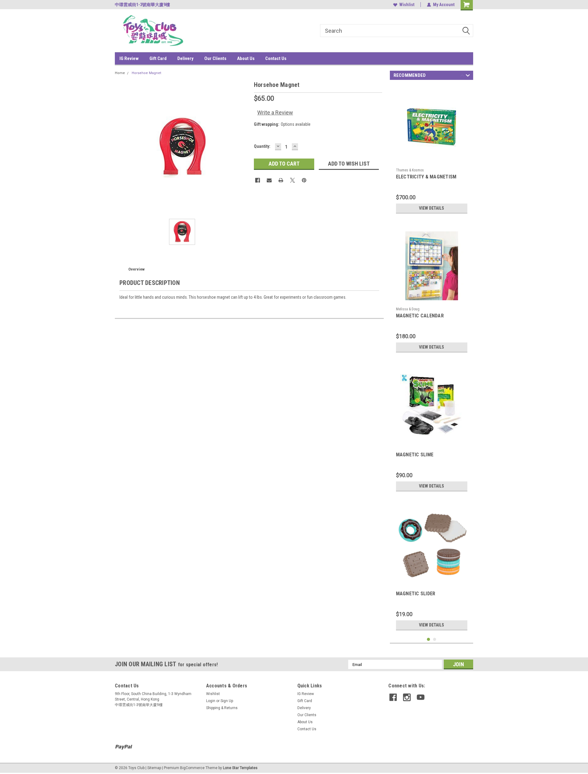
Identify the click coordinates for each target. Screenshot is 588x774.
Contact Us (275, 58)
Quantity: (262, 146)
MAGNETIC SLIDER (415, 593)
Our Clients (215, 58)
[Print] (280, 180)
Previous (462, 76)
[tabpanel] (431, 151)
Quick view (431, 160)
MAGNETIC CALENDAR (420, 316)
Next (468, 76)
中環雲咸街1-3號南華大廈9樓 (142, 4)
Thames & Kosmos (410, 170)
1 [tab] (428, 639)
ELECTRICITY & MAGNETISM (426, 177)
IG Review (129, 58)
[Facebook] (257, 180)
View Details (431, 208)
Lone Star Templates (240, 768)
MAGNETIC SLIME (415, 455)
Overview (136, 269)
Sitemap (154, 768)
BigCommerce (192, 768)
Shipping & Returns (222, 708)
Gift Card (158, 58)
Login (210, 701)
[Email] (269, 180)
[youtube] (420, 697)
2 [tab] (434, 639)
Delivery (185, 58)
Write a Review (275, 112)
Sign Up (227, 701)
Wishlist (406, 4)
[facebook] (393, 697)
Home (120, 73)
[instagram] (407, 697)
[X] (292, 180)
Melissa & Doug (408, 309)
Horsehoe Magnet (146, 73)
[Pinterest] (304, 180)
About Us (245, 58)
